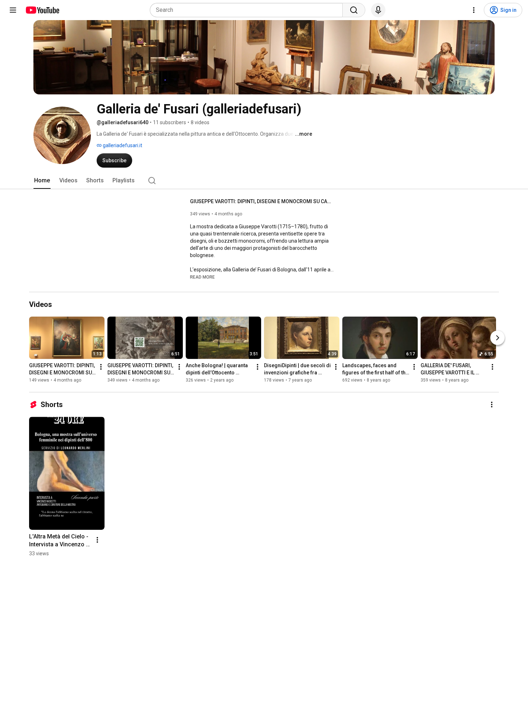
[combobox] (248, 10)
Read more (202, 277)
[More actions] (101, 367)
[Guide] (13, 10)
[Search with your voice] (378, 10)
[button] (202, 276)
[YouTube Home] (42, 10)
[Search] (353, 10)
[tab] (42, 180)
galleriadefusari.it (122, 145)
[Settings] (473, 10)
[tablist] (264, 180)
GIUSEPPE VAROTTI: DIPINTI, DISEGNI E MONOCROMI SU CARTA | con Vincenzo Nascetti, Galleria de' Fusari (262, 201)
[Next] (497, 338)
